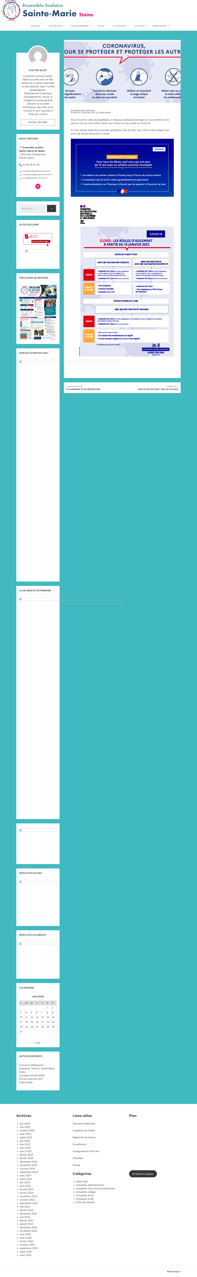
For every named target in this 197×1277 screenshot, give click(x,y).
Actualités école (85, 1195)
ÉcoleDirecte (80, 1144)
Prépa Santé (25, 1082)
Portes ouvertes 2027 (31, 1078)
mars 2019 (25, 1255)
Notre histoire (38, 122)
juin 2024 (25, 1182)
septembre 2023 (29, 1203)
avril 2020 (25, 1234)
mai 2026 (25, 1127)
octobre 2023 (27, 1199)
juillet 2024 (26, 1178)
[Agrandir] (52, 832)
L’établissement (79, 26)
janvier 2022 (26, 1223)
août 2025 (25, 1133)
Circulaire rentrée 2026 (32, 1075)
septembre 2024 (29, 1172)
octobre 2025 (27, 1130)
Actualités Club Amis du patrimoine (95, 1188)
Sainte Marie (105, 112)
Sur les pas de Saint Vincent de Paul (158, 387)
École (100, 26)
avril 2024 (25, 1185)
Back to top (173, 1271)
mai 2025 (25, 1144)
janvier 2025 (26, 1158)
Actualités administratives (83, 110)
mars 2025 (26, 1151)
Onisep (76, 1165)
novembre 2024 (28, 1165)
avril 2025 (25, 1147)
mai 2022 (25, 1217)
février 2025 (26, 1154)
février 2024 (26, 1189)
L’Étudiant (78, 1158)
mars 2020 (26, 1237)
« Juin (36, 1042)
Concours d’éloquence (31, 1065)
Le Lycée (139, 26)
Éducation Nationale (84, 1123)
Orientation (159, 26)
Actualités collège (86, 1191)
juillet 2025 (26, 1137)
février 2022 (26, 1220)
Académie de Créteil (84, 1130)
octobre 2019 (27, 1244)
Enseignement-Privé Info (86, 1151)
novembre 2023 (28, 1196)
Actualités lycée (84, 1198)
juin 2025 (25, 1140)
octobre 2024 (27, 1168)
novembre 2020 (28, 1230)
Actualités (55, 26)
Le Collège (119, 26)
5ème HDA (82, 1181)
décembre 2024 (28, 1161)
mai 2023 (25, 1206)
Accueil (35, 26)
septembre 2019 (28, 1248)
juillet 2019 (26, 1251)
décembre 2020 (28, 1227)
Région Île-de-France (84, 1137)
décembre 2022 (28, 1213)
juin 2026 (25, 1123)
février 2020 (26, 1241)
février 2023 (26, 1210)
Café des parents (85, 1202)
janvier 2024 (26, 1192)
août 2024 (25, 1175)
